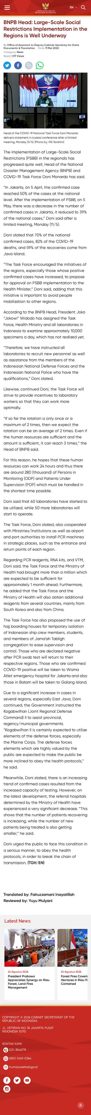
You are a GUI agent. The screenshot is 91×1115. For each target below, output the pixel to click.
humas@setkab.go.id (23, 1067)
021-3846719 (17, 1049)
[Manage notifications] (80, 1105)
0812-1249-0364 (19, 1058)
